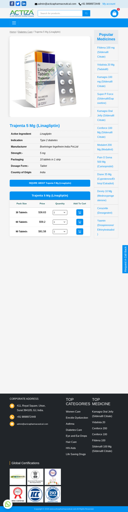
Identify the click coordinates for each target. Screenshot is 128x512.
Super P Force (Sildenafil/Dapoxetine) (105, 98)
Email (18, 335)
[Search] (86, 13)
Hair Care (71, 442)
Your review (21, 303)
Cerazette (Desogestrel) (104, 210)
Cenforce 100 (99, 434)
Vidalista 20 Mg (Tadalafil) (105, 67)
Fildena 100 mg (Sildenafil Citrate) (106, 52)
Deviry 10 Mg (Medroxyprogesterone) (105, 196)
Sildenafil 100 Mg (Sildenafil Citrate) (102, 448)
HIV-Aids (71, 448)
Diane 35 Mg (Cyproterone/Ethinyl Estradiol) (106, 179)
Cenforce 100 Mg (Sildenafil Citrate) (105, 132)
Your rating (20, 298)
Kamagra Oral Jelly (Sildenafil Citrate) (105, 115)
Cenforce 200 (99, 428)
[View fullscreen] (85, 112)
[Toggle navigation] (14, 23)
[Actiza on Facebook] (12, 3)
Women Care (73, 411)
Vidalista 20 (98, 422)
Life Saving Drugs (76, 454)
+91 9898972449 (90, 4)
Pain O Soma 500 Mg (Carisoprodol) (105, 162)
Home (13, 32)
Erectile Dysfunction (77, 417)
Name (18, 322)
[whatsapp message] (7, 504)
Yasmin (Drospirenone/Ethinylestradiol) (105, 227)
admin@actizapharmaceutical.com (57, 4)
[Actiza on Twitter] (18, 3)
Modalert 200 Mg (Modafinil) (105, 147)
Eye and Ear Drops (76, 436)
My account (109, 4)
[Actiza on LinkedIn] (24, 3)
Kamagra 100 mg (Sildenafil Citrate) (105, 81)
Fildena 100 (98, 440)
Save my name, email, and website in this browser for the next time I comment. (48, 353)
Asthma (70, 424)
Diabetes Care (25, 32)
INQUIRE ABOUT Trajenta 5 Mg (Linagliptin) (50, 183)
